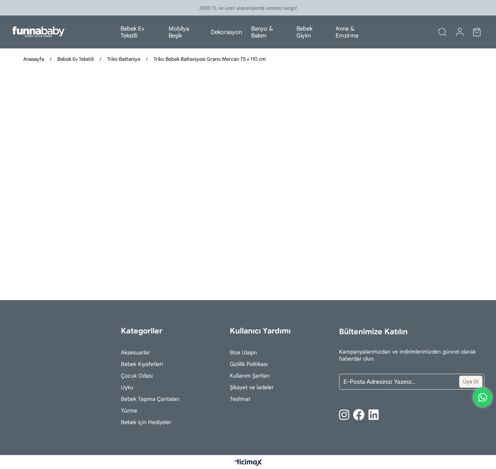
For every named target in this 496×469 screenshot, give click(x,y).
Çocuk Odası (137, 375)
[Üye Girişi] (459, 32)
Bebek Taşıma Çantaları (150, 398)
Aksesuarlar (135, 352)
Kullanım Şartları (250, 375)
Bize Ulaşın (243, 352)
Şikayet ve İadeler (252, 387)
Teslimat (240, 398)
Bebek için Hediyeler (146, 422)
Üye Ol (471, 382)
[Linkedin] (374, 415)
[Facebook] (359, 415)
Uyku (127, 387)
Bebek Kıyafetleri (142, 364)
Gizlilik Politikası (249, 364)
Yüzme (129, 410)
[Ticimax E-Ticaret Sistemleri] (248, 463)
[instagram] (344, 415)
